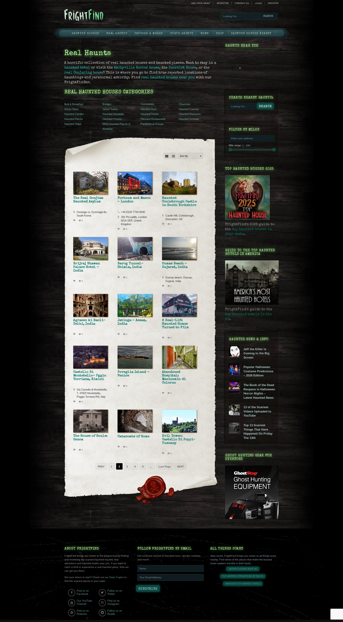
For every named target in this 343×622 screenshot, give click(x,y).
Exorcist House (182, 68)
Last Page (165, 466)
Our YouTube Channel (84, 602)
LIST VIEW (173, 156)
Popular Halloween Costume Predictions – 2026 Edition (258, 371)
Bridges (107, 104)
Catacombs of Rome (133, 436)
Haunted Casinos (189, 109)
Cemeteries (147, 104)
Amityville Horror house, (138, 68)
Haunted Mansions (190, 113)
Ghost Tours (71, 109)
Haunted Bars (149, 109)
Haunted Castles (74, 113)
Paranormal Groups (152, 123)
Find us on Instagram (113, 602)
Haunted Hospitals (113, 113)
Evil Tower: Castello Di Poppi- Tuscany (178, 439)
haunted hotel (77, 68)
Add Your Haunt (200, 3)
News (205, 33)
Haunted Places (73, 118)
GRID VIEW (167, 156)
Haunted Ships (72, 123)
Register (273, 3)
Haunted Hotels (150, 113)
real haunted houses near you (168, 77)
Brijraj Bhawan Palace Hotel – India (86, 267)
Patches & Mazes (149, 33)
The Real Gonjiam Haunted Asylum (88, 199)
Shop (220, 33)
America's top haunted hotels (242, 584)
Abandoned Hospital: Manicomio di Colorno (174, 377)
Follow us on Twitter (114, 592)
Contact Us (242, 3)
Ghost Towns (110, 109)
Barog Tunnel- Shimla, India (130, 265)
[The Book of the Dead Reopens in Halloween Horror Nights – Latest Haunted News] (234, 392)
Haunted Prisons (112, 118)
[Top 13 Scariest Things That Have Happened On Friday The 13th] (234, 432)
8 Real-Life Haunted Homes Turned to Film (175, 324)
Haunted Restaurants (153, 118)
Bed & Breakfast (73, 104)
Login (258, 3)
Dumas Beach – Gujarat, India (175, 265)
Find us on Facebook (83, 592)
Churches (184, 104)
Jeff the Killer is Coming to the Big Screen (256, 353)
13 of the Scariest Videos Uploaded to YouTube (257, 411)
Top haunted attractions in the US (243, 576)
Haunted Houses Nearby (251, 33)
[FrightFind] (98, 15)
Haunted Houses (85, 33)
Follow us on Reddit (114, 612)
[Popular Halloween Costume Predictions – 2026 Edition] (234, 374)
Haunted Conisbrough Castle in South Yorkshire (179, 201)
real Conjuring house (83, 73)
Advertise (223, 3)
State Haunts (181, 33)
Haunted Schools (189, 118)
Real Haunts (117, 33)
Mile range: (235, 145)
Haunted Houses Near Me (243, 569)
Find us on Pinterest (83, 612)
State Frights (116, 577)
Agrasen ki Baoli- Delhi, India (89, 322)
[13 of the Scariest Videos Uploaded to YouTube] (234, 414)
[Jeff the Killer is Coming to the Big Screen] (234, 356)
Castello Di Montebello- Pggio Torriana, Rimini (89, 375)
